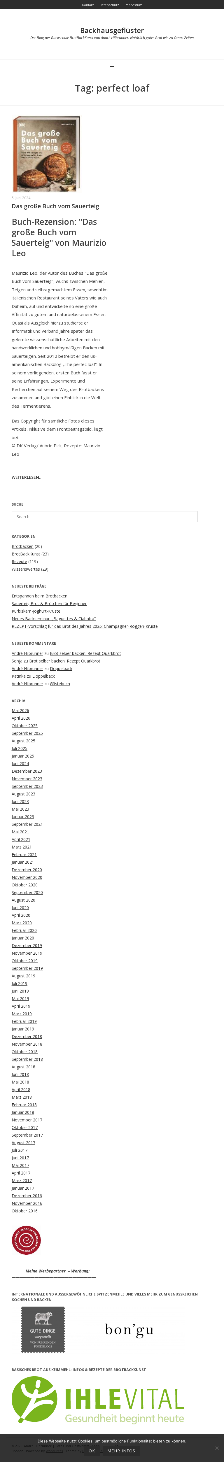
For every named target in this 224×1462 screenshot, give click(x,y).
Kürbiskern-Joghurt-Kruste (36, 611)
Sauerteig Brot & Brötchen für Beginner (49, 603)
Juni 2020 (20, 907)
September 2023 (27, 786)
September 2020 (27, 892)
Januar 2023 (23, 816)
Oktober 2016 (25, 1211)
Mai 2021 (20, 832)
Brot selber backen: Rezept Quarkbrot (85, 653)
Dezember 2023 (27, 771)
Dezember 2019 (27, 945)
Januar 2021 (23, 862)
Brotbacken (23, 546)
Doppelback (61, 668)
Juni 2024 (20, 763)
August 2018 (23, 1067)
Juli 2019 (19, 983)
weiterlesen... (27, 477)
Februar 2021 (24, 854)
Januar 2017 (23, 1188)
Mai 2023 (20, 809)
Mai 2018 (20, 1082)
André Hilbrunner (27, 653)
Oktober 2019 (25, 960)
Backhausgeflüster (112, 30)
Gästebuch (60, 683)
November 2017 (27, 1120)
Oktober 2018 (25, 1051)
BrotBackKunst (26, 554)
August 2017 (23, 1142)
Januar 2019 (23, 1029)
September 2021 (27, 824)
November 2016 (27, 1203)
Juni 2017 (20, 1158)
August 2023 (23, 794)
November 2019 (27, 953)
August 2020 (23, 900)
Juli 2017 (19, 1150)
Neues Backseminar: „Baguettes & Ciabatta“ (54, 618)
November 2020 (27, 877)
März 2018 (22, 1097)
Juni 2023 (20, 801)
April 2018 (21, 1089)
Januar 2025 (23, 756)
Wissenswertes (26, 569)
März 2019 (22, 1013)
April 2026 (21, 718)
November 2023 (27, 778)
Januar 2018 (23, 1112)
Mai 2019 (20, 998)
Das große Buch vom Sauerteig (55, 206)
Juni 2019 (20, 991)
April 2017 (21, 1173)
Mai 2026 (20, 710)
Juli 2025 (19, 748)
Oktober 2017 (25, 1127)
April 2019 (21, 1006)
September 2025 (27, 733)
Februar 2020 (24, 930)
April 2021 (21, 839)
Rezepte (19, 561)
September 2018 (27, 1059)
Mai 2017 (20, 1165)
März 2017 (22, 1180)
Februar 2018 (24, 1104)
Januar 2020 (23, 938)
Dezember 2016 (27, 1195)
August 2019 (23, 976)
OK (92, 1451)
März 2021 (22, 847)
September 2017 (27, 1135)
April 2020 (21, 915)
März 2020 (22, 922)
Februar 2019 (24, 1021)
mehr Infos (121, 1451)
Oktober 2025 (25, 725)
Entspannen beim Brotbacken (39, 596)
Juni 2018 (20, 1074)
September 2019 (27, 968)
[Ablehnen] (217, 1448)
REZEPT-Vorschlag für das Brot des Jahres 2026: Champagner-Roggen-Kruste (85, 626)
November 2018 (27, 1044)
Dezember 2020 (27, 869)
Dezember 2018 (27, 1036)
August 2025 (23, 741)
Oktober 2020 (25, 885)
